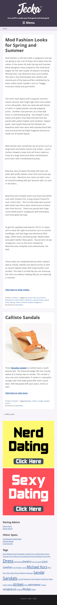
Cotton (47, 554)
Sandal (38, 572)
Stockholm (44, 579)
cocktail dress (39, 554)
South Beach (35, 579)
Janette (19, 562)
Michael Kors (9, 300)
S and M (21, 579)
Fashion (15, 298)
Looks (24, 568)
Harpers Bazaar (8, 541)
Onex (8, 573)
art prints (28, 298)
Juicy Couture (37, 562)
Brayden (28, 401)
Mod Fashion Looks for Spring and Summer (26, 45)
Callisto (34, 401)
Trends (43, 585)
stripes (18, 302)
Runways (30, 573)
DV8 (15, 562)
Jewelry (27, 561)
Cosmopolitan (8, 544)
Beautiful (10, 554)
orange (40, 401)
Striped (9, 585)
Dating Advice (8, 529)
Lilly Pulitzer (17, 568)
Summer (24, 302)
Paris (12, 573)
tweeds (30, 302)
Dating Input (7, 526)
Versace (19, 589)
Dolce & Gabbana (36, 556)
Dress (8, 561)
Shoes (7, 403)
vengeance (38, 302)
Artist (5, 554)
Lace (45, 561)
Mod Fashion (20, 300)
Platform (23, 573)
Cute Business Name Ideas (12, 539)
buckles (28, 554)
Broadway (21, 554)
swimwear (34, 584)
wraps (33, 589)
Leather (7, 567)
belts (15, 554)
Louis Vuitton (41, 298)
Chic (32, 554)
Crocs (11, 556)
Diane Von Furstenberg (21, 556)
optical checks (38, 300)
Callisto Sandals (22, 317)
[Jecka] (28, 9)
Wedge (26, 589)
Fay (34, 298)
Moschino (29, 300)
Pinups (17, 573)
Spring (12, 302)
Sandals (15, 401)
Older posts (9, 414)
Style (26, 585)
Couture (6, 556)
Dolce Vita (46, 556)
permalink (19, 305)
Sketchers (27, 579)
